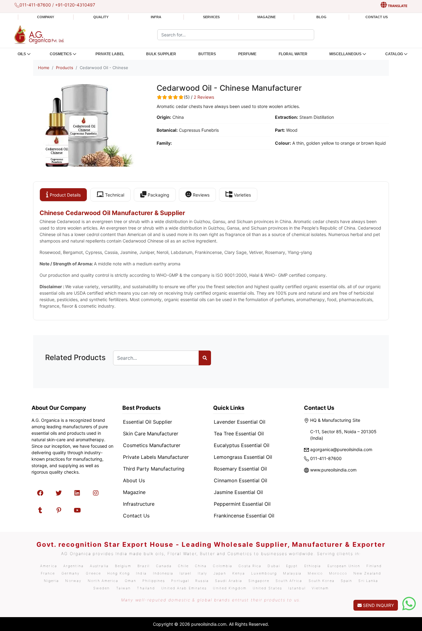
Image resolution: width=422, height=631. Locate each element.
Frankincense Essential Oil (244, 516)
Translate (397, 6)
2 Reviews (204, 97)
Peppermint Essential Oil (242, 504)
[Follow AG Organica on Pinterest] (58, 510)
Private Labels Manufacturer (156, 457)
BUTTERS (207, 54)
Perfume (247, 54)
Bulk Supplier (161, 54)
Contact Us (376, 17)
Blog (321, 17)
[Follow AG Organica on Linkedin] (77, 493)
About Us (134, 480)
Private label (109, 54)
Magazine (266, 17)
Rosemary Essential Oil (240, 469)
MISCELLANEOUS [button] (345, 54)
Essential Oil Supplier (147, 422)
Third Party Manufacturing (153, 469)
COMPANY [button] (45, 17)
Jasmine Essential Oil (238, 492)
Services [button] (211, 17)
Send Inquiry (378, 605)
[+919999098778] (409, 604)
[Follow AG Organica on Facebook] (40, 493)
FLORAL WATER (293, 54)
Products (64, 67)
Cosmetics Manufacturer (151, 445)
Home (43, 67)
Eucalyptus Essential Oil (241, 445)
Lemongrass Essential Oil (243, 457)
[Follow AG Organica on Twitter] (58, 493)
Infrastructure (138, 504)
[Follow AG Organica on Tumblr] (40, 510)
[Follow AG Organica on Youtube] (77, 510)
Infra (156, 17)
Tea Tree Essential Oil (239, 433)
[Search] (205, 358)
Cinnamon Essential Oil (240, 480)
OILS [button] (22, 54)
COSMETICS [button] (61, 54)
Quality (100, 17)
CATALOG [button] (394, 54)
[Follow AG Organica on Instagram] (95, 493)
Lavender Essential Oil (239, 422)
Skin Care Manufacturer (150, 433)
